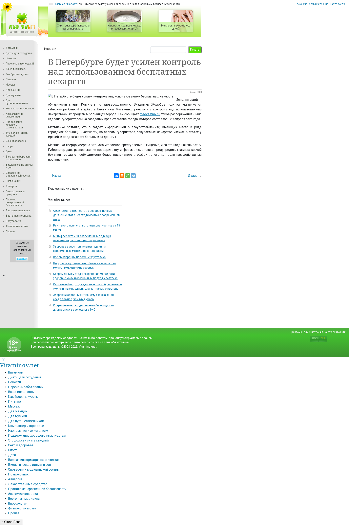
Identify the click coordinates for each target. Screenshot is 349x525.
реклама (302, 3)
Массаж (10, 84)
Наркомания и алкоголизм (14, 115)
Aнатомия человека (18, 210)
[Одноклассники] (122, 175)
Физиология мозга (17, 226)
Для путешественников (17, 102)
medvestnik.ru (150, 114)
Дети (9, 151)
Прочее (10, 231)
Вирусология (13, 220)
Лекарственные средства (15, 193)
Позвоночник (13, 180)
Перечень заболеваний (20, 63)
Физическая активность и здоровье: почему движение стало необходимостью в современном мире (86, 215)
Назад (56, 176)
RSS (344, 331)
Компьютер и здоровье (20, 108)
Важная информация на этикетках (18, 158)
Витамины (12, 47)
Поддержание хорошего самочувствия (14, 124)
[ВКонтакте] (116, 175)
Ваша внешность (16, 68)
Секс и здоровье (16, 140)
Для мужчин (13, 95)
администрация (318, 3)
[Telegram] (133, 175)
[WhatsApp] (127, 175)
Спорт (9, 146)
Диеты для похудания (19, 53)
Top (2, 359)
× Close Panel (11, 522)
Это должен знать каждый (17, 134)
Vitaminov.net (19, 365)
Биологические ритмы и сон (19, 166)
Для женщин (13, 89)
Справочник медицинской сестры (18, 174)
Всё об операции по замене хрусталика (79, 257)
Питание (11, 79)
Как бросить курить (17, 74)
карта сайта (337, 3)
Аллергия (11, 186)
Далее (193, 176)
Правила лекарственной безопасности (15, 202)
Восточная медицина (18, 215)
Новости (11, 58)
